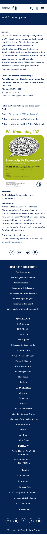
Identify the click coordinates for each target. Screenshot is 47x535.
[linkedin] (15, 520)
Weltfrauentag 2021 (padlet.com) (23, 114)
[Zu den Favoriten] (36, 9)
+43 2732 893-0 (23, 463)
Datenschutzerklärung (12, 242)
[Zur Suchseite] (31, 9)
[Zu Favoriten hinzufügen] (35, 252)
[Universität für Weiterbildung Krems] (10, 8)
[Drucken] (27, 252)
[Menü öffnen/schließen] (42, 9)
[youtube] (38, 520)
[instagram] (31, 520)
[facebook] (8, 520)
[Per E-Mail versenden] (19, 252)
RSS (41, 2)
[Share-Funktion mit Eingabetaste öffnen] (11, 252)
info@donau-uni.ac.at (23, 459)
